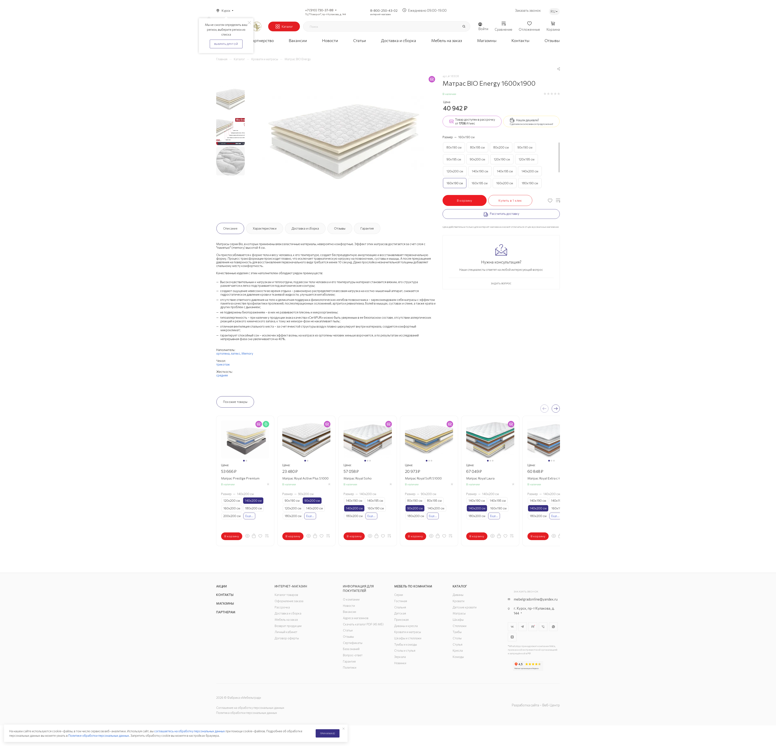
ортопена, (223, 353)
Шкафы (458, 619)
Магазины (225, 603)
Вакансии (349, 611)
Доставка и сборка (305, 228)
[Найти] (464, 26)
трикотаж (223, 364)
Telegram (522, 626)
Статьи (348, 630)
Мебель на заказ (286, 619)
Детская (400, 613)
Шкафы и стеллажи (407, 638)
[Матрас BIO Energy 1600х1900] (343, 146)
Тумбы (457, 632)
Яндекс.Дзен (512, 637)
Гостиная (400, 601)
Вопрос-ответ (353, 655)
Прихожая (401, 619)
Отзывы (339, 228)
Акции (221, 586)
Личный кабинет (286, 632)
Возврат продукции (288, 626)
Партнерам (225, 612)
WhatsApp (553, 626)
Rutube (532, 626)
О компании (351, 599)
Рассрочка (282, 607)
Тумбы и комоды (405, 644)
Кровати (458, 601)
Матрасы (459, 613)
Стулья (457, 644)
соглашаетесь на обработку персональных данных (189, 731)
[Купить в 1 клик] (253, 535)
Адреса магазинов (355, 618)
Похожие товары (235, 402)
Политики (349, 667)
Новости (349, 605)
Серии (398, 594)
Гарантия (367, 228)
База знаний (351, 649)
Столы (457, 638)
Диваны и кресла (406, 626)
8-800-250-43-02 (383, 10)
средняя (222, 375)
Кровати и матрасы (407, 632)
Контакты (224, 594)
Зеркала (400, 657)
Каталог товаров (286, 594)
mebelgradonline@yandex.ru (536, 599)
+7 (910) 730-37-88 (319, 10)
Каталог (460, 586)
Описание (230, 228)
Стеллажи (459, 626)
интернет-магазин (380, 14)
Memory (247, 353)
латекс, (236, 353)
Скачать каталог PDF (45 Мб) (363, 624)
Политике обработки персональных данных (98, 735)
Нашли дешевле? (527, 120)
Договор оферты (287, 638)
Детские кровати (465, 607)
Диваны (458, 594)
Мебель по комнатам (413, 586)
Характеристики (264, 228)
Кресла (458, 650)
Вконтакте (512, 626)
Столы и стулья (404, 650)
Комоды (458, 657)
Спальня (400, 607)
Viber (543, 626)
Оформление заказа (289, 601)
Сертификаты (352, 643)
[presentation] (544, 409)
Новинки (400, 663)
